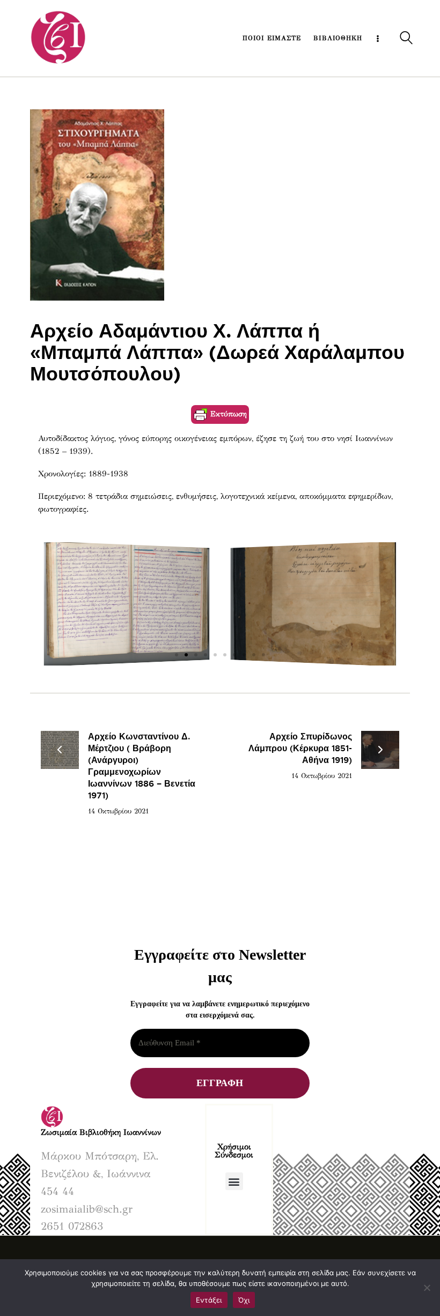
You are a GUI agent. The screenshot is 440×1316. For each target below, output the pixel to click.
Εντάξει (209, 1300)
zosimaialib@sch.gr (87, 1209)
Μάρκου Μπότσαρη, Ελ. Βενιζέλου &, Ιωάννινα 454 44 (100, 1173)
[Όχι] (426, 1287)
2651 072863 (72, 1226)
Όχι (244, 1300)
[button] (176, 654)
